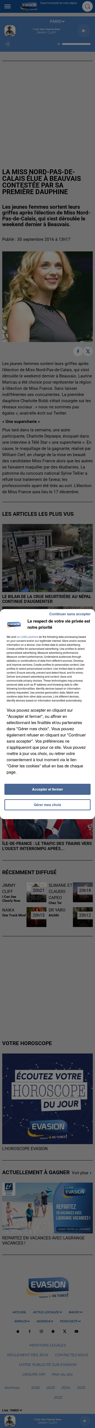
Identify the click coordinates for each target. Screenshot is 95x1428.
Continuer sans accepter (70, 613)
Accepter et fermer (47, 789)
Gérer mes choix (47, 804)
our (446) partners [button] (27, 636)
